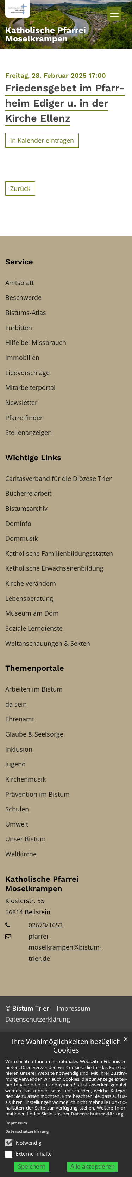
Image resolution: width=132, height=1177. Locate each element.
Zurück (20, 188)
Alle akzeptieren (92, 1166)
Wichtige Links (33, 457)
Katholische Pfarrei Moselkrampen (41, 884)
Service (19, 261)
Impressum (16, 1122)
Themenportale (34, 668)
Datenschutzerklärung (97, 1114)
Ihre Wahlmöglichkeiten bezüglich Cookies (66, 1046)
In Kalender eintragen (42, 140)
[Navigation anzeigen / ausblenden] (114, 14)
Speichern (31, 1166)
